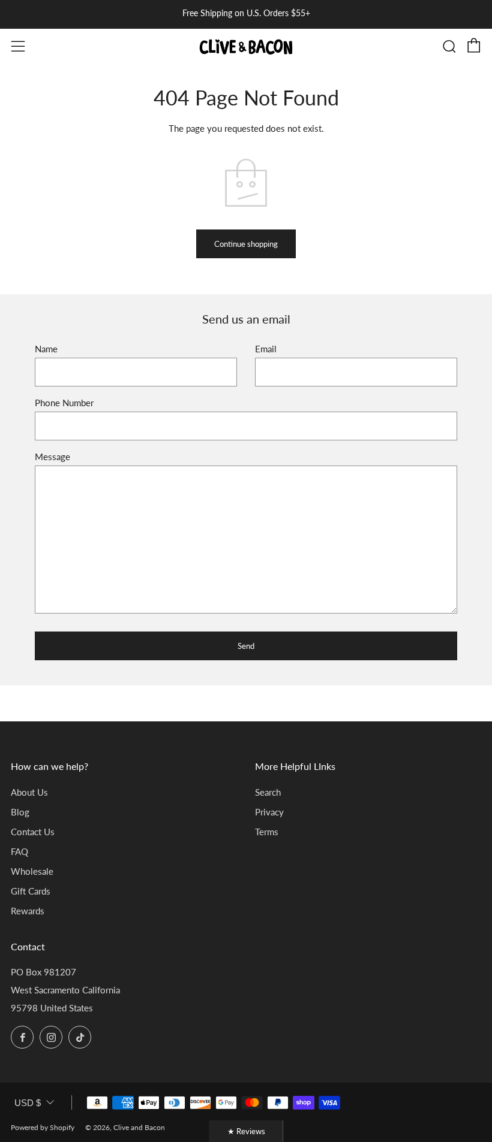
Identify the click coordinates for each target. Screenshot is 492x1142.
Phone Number (64, 402)
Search (268, 792)
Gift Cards (30, 891)
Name (46, 348)
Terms (266, 831)
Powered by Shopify (42, 1127)
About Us (29, 792)
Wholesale (32, 871)
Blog (20, 811)
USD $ (27, 1103)
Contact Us (33, 831)
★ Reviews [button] (246, 1131)
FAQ (19, 851)
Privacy (269, 811)
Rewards (27, 910)
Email (266, 348)
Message (52, 456)
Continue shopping (246, 244)
